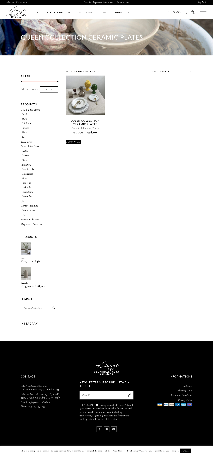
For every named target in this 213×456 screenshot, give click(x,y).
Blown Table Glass (30, 146)
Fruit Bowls (27, 191)
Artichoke (26, 187)
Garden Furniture (29, 205)
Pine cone (26, 182)
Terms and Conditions (181, 395)
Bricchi (24, 282)
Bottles (25, 150)
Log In (201, 2)
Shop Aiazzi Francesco (31, 224)
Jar (23, 201)
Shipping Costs (185, 390)
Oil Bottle (26, 123)
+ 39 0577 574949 (37, 406)
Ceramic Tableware (81, 128)
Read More (118, 450)
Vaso (23, 257)
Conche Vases (28, 210)
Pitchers (25, 127)
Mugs (24, 118)
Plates (95, 128)
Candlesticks (28, 169)
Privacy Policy (185, 399)
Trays (24, 137)
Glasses (25, 155)
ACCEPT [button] (185, 451)
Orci (24, 215)
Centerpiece (27, 173)
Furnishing (26, 164)
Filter (49, 89)
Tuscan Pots (27, 141)
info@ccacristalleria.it (39, 402)
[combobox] (170, 71)
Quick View (73, 142)
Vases (24, 178)
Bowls (25, 114)
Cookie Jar (27, 196)
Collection (187, 385)
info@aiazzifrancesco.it (16, 2)
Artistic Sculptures (30, 219)
